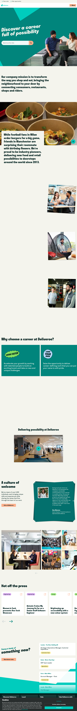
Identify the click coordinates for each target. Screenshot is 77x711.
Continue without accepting (59, 704)
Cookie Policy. (25, 709)
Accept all (58, 707)
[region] (38, 704)
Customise (58, 701)
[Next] (74, 501)
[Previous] (34, 501)
